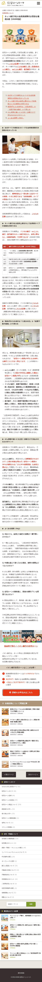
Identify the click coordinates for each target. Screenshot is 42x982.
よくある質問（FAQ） (16, 118)
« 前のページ (9, 774)
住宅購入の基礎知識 (10, 838)
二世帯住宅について (9, 883)
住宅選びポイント (9, 843)
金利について (7, 822)
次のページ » (33, 774)
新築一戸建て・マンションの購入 (14, 847)
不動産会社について (9, 874)
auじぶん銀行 (17, 69)
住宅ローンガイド (9, 791)
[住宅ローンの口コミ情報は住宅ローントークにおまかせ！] (13, 4)
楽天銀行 (27, 69)
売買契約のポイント (10, 879)
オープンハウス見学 (9, 861)
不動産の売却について (10, 870)
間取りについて (8, 897)
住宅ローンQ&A (8, 795)
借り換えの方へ (8, 813)
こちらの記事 (14, 64)
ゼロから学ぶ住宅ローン (11, 786)
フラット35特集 (8, 827)
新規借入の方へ (8, 809)
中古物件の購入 (8, 856)
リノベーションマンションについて (14, 852)
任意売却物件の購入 (9, 888)
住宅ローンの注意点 (10, 800)
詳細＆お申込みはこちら (22, 692)
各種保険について (8, 13)
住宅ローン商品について (11, 804)
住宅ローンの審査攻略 (10, 818)
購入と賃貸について (10, 866)
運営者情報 (21, 973)
